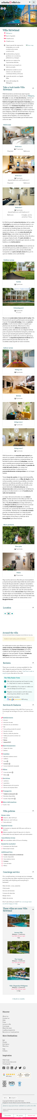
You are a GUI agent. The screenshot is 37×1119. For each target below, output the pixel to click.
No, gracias (20, 1115)
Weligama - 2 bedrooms (18, 961)
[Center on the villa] (12, 613)
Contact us (6, 1018)
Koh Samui (6, 1044)
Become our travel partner (11, 1032)
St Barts (5, 1051)
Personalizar (8, 1115)
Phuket (5, 1042)
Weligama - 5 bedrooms (18, 934)
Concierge (6, 1026)
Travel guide (6, 1064)
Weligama (9, 33)
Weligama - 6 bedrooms (18, 987)
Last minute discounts (9, 1062)
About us (5, 1016)
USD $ (5, 1098)
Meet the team (7, 1028)
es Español (13, 1098)
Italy (4, 1049)
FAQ (4, 1020)
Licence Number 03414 (23, 1103)
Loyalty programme (9, 1030)
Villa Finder (6, 1060)
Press (4, 1022)
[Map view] (8, 613)
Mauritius (5, 1046)
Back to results (19, 999)
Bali (4, 1040)
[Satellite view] (5, 613)
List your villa (7, 1024)
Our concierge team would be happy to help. (17, 903)
